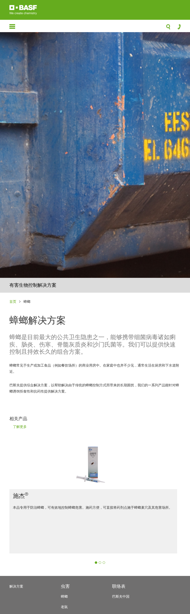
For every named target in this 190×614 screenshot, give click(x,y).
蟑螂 (64, 596)
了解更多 (20, 427)
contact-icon (177, 27)
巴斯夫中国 (120, 596)
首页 (12, 301)
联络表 (118, 586)
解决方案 (16, 586)
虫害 (65, 586)
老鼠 (64, 607)
